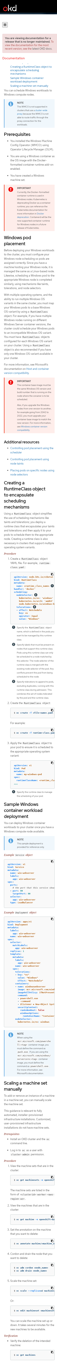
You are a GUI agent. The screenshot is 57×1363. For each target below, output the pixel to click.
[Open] (5, 24)
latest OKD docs (42, 48)
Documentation (13, 58)
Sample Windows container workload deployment (27, 79)
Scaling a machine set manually (29, 86)
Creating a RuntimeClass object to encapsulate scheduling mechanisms (31, 70)
